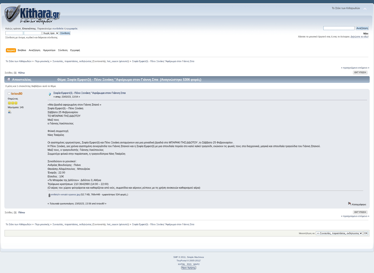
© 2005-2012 (193, 260)
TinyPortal (182, 260)
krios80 (16, 93)
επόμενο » (363, 67)
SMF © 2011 (179, 257)
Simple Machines (195, 257)
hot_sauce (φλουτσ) (117, 61)
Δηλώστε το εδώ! (360, 36)
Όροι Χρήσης (188, 268)
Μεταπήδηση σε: (307, 233)
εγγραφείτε (71, 28)
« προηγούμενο (349, 67)
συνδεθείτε (58, 28)
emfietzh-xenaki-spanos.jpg (65, 194)
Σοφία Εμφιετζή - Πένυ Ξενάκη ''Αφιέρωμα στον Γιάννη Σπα (89, 93)
